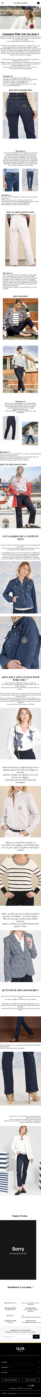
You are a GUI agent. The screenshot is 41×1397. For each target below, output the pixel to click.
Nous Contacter (31, 1380)
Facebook (28, 1385)
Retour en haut (40, 1368)
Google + (33, 1385)
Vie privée (25, 1388)
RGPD (30, 1393)
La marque (4, 1362)
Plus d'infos (4, 1372)
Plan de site (36, 1393)
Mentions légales (22, 1393)
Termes (30, 1388)
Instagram (30, 1385)
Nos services (4, 1367)
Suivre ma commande (10, 1380)
